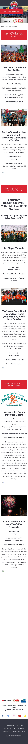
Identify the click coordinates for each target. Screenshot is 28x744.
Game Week (19, 725)
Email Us (20, 709)
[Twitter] (8, 716)
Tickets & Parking (9, 725)
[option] (14, 20)
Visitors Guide (7, 728)
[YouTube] (19, 716)
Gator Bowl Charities (18, 728)
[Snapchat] (25, 716)
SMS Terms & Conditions (18, 731)
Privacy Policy (6, 731)
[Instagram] (14, 716)
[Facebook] (3, 716)
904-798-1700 (10, 709)
